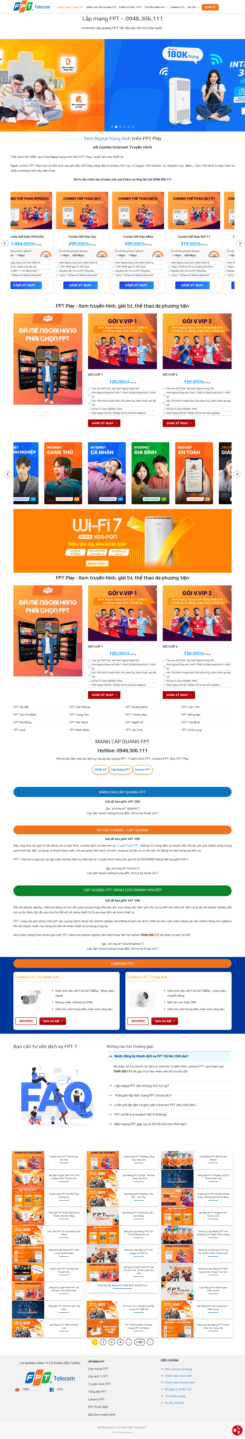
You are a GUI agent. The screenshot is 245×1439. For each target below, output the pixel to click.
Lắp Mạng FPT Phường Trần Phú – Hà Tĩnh (138, 1195)
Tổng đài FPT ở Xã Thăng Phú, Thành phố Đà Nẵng (64, 1214)
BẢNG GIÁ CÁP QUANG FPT (122, 792)
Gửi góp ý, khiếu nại (178, 1389)
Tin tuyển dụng (175, 1396)
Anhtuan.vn (128, 1432)
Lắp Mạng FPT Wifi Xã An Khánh (213, 1158)
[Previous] (9, 85)
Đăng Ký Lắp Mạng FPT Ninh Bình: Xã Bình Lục (122, 1285)
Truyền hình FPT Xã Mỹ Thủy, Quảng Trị (64, 1195)
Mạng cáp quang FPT (70, 7)
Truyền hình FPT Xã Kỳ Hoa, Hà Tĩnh (64, 1158)
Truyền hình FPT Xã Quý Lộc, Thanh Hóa (64, 1270)
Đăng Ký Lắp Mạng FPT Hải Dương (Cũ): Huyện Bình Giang (213, 1233)
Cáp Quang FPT (120, 769)
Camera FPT (177, 7)
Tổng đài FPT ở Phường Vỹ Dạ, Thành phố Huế (213, 1177)
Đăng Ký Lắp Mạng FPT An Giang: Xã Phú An (138, 1251)
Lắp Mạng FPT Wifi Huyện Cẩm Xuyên (213, 1289)
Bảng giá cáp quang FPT (101, 7)
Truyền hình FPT (155, 7)
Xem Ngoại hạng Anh (107, 138)
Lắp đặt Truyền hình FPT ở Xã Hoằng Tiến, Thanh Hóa (64, 1177)
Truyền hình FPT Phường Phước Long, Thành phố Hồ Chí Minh (213, 1195)
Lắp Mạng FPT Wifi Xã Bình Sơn (63, 1326)
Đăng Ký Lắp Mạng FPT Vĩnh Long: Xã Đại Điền (64, 1251)
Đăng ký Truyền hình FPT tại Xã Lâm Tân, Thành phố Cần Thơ (139, 1270)
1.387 (139, 1342)
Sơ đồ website (174, 1403)
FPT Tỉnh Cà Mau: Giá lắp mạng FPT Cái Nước (138, 1326)
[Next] (235, 85)
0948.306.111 (150, 935)
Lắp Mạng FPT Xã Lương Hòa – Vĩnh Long (213, 1307)
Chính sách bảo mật (178, 1376)
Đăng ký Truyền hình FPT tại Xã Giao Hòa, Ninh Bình (64, 1289)
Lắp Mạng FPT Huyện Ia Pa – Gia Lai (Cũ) (213, 1214)
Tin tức (191, 7)
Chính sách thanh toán (180, 1382)
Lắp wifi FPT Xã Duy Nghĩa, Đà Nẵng (64, 1233)
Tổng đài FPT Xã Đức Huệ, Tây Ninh (64, 1307)
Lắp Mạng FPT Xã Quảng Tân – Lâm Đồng (138, 1214)
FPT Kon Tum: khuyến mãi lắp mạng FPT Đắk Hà (138, 1307)
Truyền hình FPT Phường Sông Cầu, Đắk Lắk (138, 1158)
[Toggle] (110, 1056)
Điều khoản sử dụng (178, 1369)
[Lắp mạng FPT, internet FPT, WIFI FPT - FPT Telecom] (32, 6)
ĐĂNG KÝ (101, 769)
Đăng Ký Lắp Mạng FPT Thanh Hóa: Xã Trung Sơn (213, 1326)
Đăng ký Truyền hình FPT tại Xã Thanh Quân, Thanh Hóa (213, 1251)
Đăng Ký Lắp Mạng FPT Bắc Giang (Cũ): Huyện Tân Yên (213, 1270)
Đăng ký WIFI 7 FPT (130, 7)
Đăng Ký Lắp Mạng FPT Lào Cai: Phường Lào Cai (138, 1233)
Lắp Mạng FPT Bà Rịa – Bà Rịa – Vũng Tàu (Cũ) (138, 1177)
